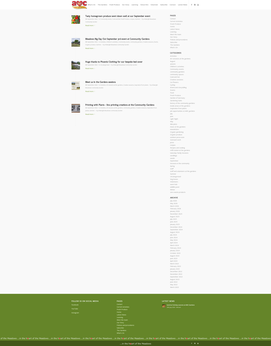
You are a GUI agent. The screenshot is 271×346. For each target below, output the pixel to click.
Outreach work (175, 140)
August (172, 61)
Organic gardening (176, 132)
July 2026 (173, 201)
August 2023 (174, 256)
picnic (172, 142)
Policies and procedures (179, 40)
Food (172, 93)
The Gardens (175, 45)
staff (172, 169)
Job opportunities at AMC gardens (182, 111)
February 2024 (175, 248)
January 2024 (175, 250)
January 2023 (175, 269)
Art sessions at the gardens (114, 85)
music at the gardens (177, 127)
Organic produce (90, 45)
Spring (172, 166)
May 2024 (173, 240)
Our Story (173, 37)
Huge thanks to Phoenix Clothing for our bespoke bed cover (113, 61)
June (171, 116)
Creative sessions (148, 42)
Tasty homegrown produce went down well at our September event (117, 16)
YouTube (74, 309)
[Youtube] (198, 4)
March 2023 (174, 264)
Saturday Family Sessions (179, 153)
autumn (173, 64)
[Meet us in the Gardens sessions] (75, 85)
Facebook (74, 305)
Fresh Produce (125, 19)
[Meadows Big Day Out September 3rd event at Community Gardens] (75, 42)
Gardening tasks (176, 100)
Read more (89, 25)
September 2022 (176, 277)
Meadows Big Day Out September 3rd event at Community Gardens (117, 39)
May (171, 121)
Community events (106, 19)
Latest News (175, 29)
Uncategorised (104, 65)
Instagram (75, 313)
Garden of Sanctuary (177, 98)
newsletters (174, 129)
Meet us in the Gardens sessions (100, 82)
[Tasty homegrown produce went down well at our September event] (75, 19)
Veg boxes (174, 179)
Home (172, 26)
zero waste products (177, 192)
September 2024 (176, 229)
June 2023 (173, 258)
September (174, 161)
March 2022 (174, 287)
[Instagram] (194, 4)
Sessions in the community (179, 163)
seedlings (173, 155)
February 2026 (175, 208)
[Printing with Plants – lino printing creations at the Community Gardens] (75, 108)
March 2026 (174, 206)
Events (156, 42)
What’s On (174, 47)
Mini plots (173, 124)
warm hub (173, 184)
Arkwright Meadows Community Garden (117, 45)
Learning (173, 32)
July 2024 (173, 235)
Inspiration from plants (141, 85)
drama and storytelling (178, 87)
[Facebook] (191, 4)
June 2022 (173, 282)
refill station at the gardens (180, 150)
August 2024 (174, 232)
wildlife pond (174, 187)
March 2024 (174, 245)
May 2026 (173, 203)
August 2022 (174, 279)
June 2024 (173, 237)
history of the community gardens (182, 103)
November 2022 (176, 274)
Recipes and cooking (177, 148)
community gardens (136, 42)
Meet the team (175, 34)
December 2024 (176, 227)
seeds (172, 158)
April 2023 (174, 261)
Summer (137, 19)
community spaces (177, 74)
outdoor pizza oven (177, 137)
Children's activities (112, 42)
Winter (172, 190)
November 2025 (176, 214)
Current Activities (176, 21)
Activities (103, 42)
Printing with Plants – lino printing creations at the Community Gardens (119, 104)
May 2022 (173, 284)
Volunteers (174, 182)
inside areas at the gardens (180, 106)
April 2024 (174, 243)
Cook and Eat (116, 19)
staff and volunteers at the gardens (183, 171)
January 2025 (175, 224)
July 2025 (173, 219)
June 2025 (173, 222)
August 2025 (174, 216)
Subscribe (173, 42)
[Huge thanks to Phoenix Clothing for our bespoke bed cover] (75, 65)
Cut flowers (174, 82)
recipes (132, 19)
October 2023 (175, 253)
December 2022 (176, 271)
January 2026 (175, 211)
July (171, 114)
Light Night (174, 119)
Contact (173, 19)
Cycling (172, 85)
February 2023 (175, 266)
